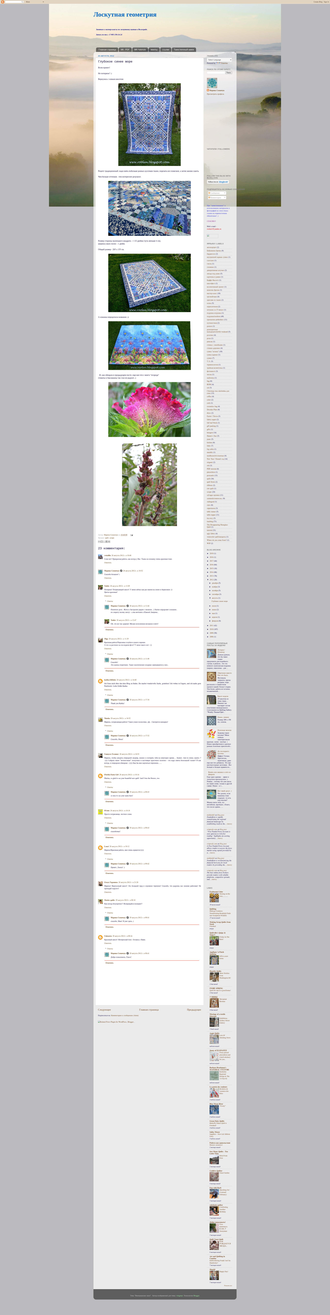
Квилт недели (223, 696)
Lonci (106, 846)
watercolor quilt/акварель (216, 536)
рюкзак (209, 341)
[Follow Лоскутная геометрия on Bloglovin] (218, 183)
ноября (215, 586)
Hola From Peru (223, 1156)
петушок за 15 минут (215, 309)
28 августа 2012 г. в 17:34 (139, 699)
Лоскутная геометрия (124, 14)
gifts (208, 429)
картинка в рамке (213, 277)
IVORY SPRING (216, 988)
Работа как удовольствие (220, 1142)
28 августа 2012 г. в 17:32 (139, 735)
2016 (212, 564)
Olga (106, 638)
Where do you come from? (216, 540)
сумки (209, 358)
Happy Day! (224, 1271)
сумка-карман (212, 354)
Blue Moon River (216, 1103)
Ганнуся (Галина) (111, 754)
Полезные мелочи (224, 730)
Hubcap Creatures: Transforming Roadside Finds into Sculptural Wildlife (220, 913)
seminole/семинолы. (214, 498)
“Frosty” (223, 1106)
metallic (210, 452)
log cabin (210, 449)
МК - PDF (125, 50)
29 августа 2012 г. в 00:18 (125, 900)
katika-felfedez (110, 679)
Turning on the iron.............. (225, 895)
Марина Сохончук (111, 570)
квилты (154, 50)
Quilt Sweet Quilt (216, 1239)
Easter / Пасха (212, 416)
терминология (212, 364)
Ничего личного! (216, 1145)
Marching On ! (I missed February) (225, 1192)
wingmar (179, 1295)
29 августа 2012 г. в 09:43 (139, 792)
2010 (212, 629)
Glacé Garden (224, 1173)
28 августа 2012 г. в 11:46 (139, 658)
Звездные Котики (223, 1000)
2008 (212, 636)
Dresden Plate (212, 409)
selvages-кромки (213, 495)
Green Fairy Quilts (217, 1121)
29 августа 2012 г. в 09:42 (139, 863)
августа (215, 598)
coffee (209, 396)
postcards (210, 475)
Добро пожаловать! (218, 1222)
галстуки (210, 260)
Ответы (110, 601)
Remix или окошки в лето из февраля (219, 773)
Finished (213, 926)
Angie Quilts (215, 1033)
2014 (212, 572)
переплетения (212, 306)
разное (209, 326)
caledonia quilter (216, 1205)
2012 (212, 579)
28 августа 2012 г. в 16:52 (120, 718)
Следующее (104, 1009)
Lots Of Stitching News (225, 1036)
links (209, 445)
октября (215, 590)
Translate (224, 63)
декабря (215, 583)
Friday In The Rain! (224, 938)
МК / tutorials (140, 50)
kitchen (209, 442)
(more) (229, 824)
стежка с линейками (215, 345)
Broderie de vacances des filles (224, 1091)
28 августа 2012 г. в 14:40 (126, 680)
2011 (212, 625)
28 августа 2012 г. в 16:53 (129, 754)
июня (214, 609)
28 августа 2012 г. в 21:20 (128, 882)
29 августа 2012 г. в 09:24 (122, 936)
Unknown (108, 936)
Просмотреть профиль (215, 94)
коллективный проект (215, 286)
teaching (210, 521)
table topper (211, 515)
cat (208, 387)
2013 (212, 576)
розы (209, 338)
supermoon (211, 508)
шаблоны (210, 378)
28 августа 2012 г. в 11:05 (120, 586)
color (209, 399)
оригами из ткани (214, 300)
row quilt (210, 488)
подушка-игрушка (214, 313)
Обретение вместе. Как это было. (225, 674)
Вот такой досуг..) (225, 791)
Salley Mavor (215, 1132)
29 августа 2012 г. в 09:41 (139, 917)
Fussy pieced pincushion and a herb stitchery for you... (225, 1055)
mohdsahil (210, 815)
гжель (209, 263)
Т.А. (208, 361)
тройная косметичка (214, 368)
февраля (215, 621)
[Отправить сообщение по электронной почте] (131, 535)
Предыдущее (194, 1009)
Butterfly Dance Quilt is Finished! (218, 1124)
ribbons (209, 485)
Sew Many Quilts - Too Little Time (219, 1152)
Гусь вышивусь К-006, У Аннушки (223, 1227)
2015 (212, 568)
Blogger (196, 1295)
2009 (212, 633)
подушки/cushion (213, 316)
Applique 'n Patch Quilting (217, 953)
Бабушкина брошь (214, 250)
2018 (212, 557)
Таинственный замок (184, 50)
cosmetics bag (212, 406)
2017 (212, 561)
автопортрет (211, 247)
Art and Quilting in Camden (217, 1257)
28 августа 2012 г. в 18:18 (120, 810)
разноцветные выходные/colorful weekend (217, 330)
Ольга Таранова (111, 882)
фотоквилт (211, 371)
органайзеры (212, 296)
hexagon (210, 432)
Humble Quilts (215, 971)
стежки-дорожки (213, 348)
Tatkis (106, 586)
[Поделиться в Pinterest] (109, 541)
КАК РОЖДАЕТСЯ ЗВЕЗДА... (225, 1243)
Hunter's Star (212, 436)
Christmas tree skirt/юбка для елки (218, 392)
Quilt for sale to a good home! (220, 990)
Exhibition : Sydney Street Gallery (225, 1020)
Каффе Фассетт (212, 280)
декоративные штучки (215, 270)
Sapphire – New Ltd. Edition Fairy (220, 1135)
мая (213, 613)
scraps (112, 538)
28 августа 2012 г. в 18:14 (129, 774)
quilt (107, 538)
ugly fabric (211, 533)
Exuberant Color (216, 891)
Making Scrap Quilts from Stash (220, 923)
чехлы (209, 374)
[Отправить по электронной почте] (99, 541)
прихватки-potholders (215, 319)
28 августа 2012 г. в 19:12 (119, 846)
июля (214, 606)
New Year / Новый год (215, 459)
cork (208, 403)
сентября (215, 594)
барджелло (211, 254)
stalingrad (210, 501)
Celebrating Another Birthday (224, 1209)
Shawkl (212, 1269)
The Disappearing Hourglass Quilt (217, 525)
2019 (212, 553)
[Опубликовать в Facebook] (106, 541)
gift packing (211, 426)
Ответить (107, 562)
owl (208, 465)
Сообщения (214, 193)
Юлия (106, 810)
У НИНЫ (213, 997)
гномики (210, 267)
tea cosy (210, 518)
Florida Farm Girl (111, 774)
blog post (220, 815)
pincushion (211, 472)
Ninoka (107, 718)
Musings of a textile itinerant (217, 1015)
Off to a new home (224, 957)
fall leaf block (212, 422)
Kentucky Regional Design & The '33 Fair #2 (224, 1075)
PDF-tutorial (211, 469)
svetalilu (107, 555)
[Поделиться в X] (104, 541)
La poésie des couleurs (218, 1086)
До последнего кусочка (223, 752)
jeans (209, 439)
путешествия (212, 323)
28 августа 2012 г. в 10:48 (121, 555)
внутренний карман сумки (217, 257)
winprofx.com (212, 829)
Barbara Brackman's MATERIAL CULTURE (219, 1068)
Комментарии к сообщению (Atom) (125, 1015)
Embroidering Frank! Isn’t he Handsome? (220, 1261)
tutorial (209, 530)
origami (210, 462)
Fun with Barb (215, 1187)
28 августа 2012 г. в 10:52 (133, 570)
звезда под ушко (213, 273)
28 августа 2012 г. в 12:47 (126, 620)
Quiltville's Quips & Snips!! (218, 933)
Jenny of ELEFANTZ (218, 1050)
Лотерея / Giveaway (221, 651)
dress (209, 413)
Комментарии (215, 197)
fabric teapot (211, 419)
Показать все (228, 1285)
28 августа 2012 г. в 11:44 (139, 606)
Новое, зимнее (223, 717)
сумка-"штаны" (213, 351)
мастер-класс (212, 293)
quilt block (211, 482)
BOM (209, 384)
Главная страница (107, 50)
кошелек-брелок (213, 290)
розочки (210, 335)
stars (208, 505)
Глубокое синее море (220, 601)
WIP (208, 543)
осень (209, 303)
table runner (211, 511)
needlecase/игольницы (215, 455)
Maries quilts (109, 900)
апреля (215, 617)
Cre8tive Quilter (216, 1170)
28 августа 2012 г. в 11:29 (119, 638)
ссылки (165, 50)
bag (208, 381)
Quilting (213, 908)
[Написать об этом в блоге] (101, 541)
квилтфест (211, 283)
